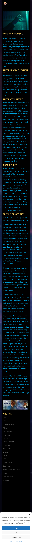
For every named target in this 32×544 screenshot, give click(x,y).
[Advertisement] (16, 500)
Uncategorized (8, 476)
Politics (5, 452)
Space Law (21, 35)
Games (5, 438)
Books (5, 420)
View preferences (16, 537)
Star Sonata (8, 445)
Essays (6, 455)
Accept (16, 528)
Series (5, 458)
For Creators (7, 431)
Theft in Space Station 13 (12, 33)
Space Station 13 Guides (11, 469)
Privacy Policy (19, 541)
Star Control (7, 473)
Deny (16, 533)
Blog (4, 417)
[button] (29, 514)
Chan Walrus (8, 35)
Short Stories (7, 462)
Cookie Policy (12, 541)
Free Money (7, 435)
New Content (7, 448)
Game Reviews (9, 441)
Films (5, 428)
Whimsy (6, 480)
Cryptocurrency (8, 424)
